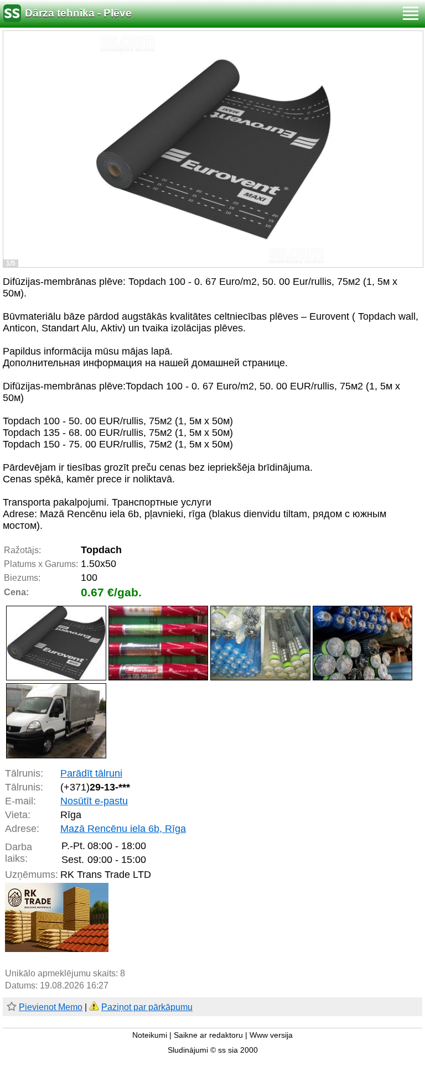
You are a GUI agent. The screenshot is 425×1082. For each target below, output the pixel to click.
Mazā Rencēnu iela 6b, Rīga (123, 828)
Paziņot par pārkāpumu (147, 1007)
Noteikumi (149, 1035)
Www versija (271, 1035)
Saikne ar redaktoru (208, 1035)
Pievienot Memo (50, 1007)
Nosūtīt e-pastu (94, 801)
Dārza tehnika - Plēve (78, 13)
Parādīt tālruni (91, 773)
